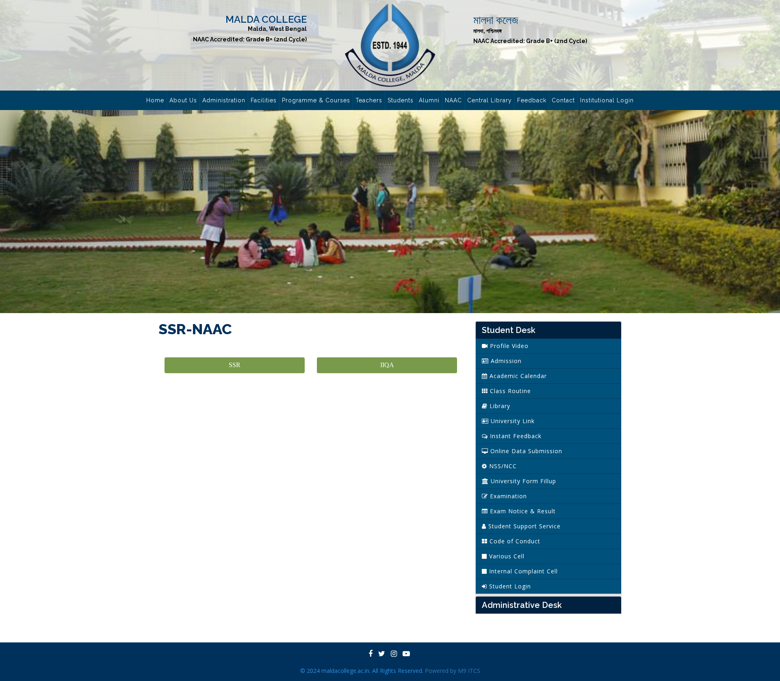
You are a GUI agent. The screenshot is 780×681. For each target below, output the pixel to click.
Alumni (429, 100)
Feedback (531, 100)
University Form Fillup (522, 481)
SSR (234, 364)
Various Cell (505, 556)
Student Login (509, 586)
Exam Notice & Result (522, 511)
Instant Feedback (515, 436)
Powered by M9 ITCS (452, 671)
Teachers (368, 100)
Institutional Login (607, 100)
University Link (512, 421)
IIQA (387, 364)
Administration (223, 100)
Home (155, 100)
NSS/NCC (502, 466)
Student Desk (508, 330)
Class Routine (509, 391)
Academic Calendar (517, 376)
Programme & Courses (316, 100)
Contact (563, 100)
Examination (507, 496)
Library (499, 406)
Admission (505, 361)
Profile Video (508, 346)
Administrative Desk (522, 605)
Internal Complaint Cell (522, 571)
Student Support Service (523, 526)
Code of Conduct (514, 541)
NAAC (453, 100)
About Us (183, 100)
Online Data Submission (525, 451)
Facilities (264, 100)
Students (401, 100)
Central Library (489, 100)
